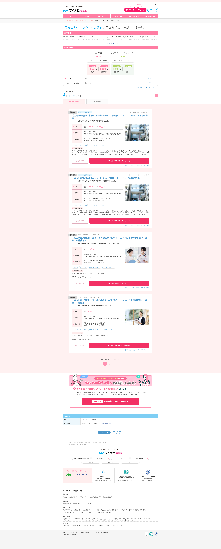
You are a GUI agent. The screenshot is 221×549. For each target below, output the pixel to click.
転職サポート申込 (130, 462)
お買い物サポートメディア (70, 512)
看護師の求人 (67, 520)
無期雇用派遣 (103, 520)
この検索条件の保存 (141, 87)
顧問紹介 (140, 518)
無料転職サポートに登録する (111, 401)
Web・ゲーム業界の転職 (74, 518)
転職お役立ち (151, 16)
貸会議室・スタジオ (95, 525)
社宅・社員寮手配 (105, 525)
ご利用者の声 (135, 16)
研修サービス (66, 525)
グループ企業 (96, 532)
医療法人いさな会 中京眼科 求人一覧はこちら (137, 165)
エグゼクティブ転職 (112, 518)
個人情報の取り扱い (140, 458)
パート (137, 496)
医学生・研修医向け (92, 496)
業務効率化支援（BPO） (77, 525)
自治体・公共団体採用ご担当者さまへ (81, 458)
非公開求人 (72, 96)
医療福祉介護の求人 (106, 497)
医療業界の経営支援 (120, 520)
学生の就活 (65, 496)
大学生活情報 (124, 509)
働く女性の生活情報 (133, 509)
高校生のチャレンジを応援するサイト (95, 509)
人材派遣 (65, 518)
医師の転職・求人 (86, 520)
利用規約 (91, 462)
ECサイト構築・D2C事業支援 (109, 511)
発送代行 (86, 525)
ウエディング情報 (68, 511)
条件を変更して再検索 (111, 432)
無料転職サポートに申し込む (135, 10)
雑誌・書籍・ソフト (145, 509)
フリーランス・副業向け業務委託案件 (91, 497)
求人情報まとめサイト (68, 509)
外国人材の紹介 (130, 520)
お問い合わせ (110, 462)
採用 (91, 532)
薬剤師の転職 (147, 518)
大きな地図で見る (106, 423)
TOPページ (72, 16)
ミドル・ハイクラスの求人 (120, 496)
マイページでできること (152, 4)
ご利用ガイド (88, 16)
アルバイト (131, 496)
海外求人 (110, 496)
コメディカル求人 (76, 520)
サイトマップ (120, 458)
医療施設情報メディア (140, 511)
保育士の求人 (95, 520)
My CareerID (130, 511)
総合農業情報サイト (86, 511)
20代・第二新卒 (86, 518)
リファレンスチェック (117, 525)
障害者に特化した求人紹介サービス (72, 497)
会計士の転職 (122, 518)
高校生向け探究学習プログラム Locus (82, 503)
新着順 (98, 101)
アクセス (77, 532)
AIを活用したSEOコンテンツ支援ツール (101, 512)
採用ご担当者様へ (138, 4)
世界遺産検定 (77, 511)
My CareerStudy (122, 511)
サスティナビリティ (85, 532)
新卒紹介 (94, 518)
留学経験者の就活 (74, 496)
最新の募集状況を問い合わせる (120, 161)
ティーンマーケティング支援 (112, 509)
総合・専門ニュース (80, 509)
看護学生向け (83, 496)
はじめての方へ (103, 16)
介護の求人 (110, 520)
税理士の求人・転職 (131, 518)
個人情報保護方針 (104, 532)
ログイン (152, 9)
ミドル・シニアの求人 (145, 496)
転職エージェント (101, 518)
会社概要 (72, 532)
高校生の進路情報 (67, 503)
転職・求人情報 (103, 496)
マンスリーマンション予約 (84, 512)
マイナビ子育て (96, 511)
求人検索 (119, 16)
